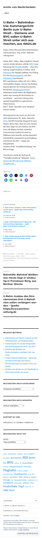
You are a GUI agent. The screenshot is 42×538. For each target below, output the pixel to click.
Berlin (32, 457)
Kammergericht (25, 258)
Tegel (21, 486)
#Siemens (7, 73)
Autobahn (20, 454)
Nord (21, 477)
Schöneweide (18, 483)
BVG (4, 256)
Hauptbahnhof (20, 474)
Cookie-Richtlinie (23, 529)
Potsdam (6, 480)
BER (25, 457)
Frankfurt (19, 471)
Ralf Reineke (10, 254)
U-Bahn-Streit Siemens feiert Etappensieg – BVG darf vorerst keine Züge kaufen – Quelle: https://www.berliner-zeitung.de (19, 224)
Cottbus (16, 463)
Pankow (33, 477)
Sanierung (31, 480)
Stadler (12, 260)
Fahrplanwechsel (15, 467)
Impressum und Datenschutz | (15, 511)
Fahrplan (5, 466)
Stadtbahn (26, 483)
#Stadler (18, 67)
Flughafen (9, 470)
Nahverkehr (14, 477)
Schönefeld (8, 483)
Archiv (5, 439)
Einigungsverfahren (10, 258)
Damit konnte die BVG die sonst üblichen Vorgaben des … (19, 161)
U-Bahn (17, 256)
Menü (6, 13)
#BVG (31, 64)
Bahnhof (31, 454)
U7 (33, 486)
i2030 (29, 474)
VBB (5, 490)
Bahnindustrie (30, 254)
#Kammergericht (17, 75)
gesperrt (25, 471)
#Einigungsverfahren (21, 90)
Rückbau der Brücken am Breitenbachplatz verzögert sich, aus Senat (20, 352)
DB (21, 463)
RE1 (12, 480)
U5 (30, 487)
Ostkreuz (27, 477)
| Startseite (7, 501)
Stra (32, 483)
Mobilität (6, 477)
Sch (36, 480)
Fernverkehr (27, 466)
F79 (18, 258)
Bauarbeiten (16, 458)
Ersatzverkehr (27, 463)
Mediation (35, 258)
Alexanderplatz (12, 454)
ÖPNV (11, 490)
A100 (5, 454)
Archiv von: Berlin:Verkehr (19, 7)
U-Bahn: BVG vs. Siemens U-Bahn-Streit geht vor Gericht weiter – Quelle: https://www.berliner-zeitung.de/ (19, 210)
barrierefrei (6, 458)
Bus (4, 463)
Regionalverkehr (21, 480)
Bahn (25, 454)
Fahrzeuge (10, 256)
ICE (33, 474)
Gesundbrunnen (8, 474)
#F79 (5, 121)
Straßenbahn (10, 486)
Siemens (6, 260)
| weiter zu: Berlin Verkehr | (14, 506)
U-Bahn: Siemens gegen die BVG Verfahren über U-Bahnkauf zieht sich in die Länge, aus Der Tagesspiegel (20, 238)
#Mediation (8, 78)
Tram (26, 486)
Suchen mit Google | (11, 516)
